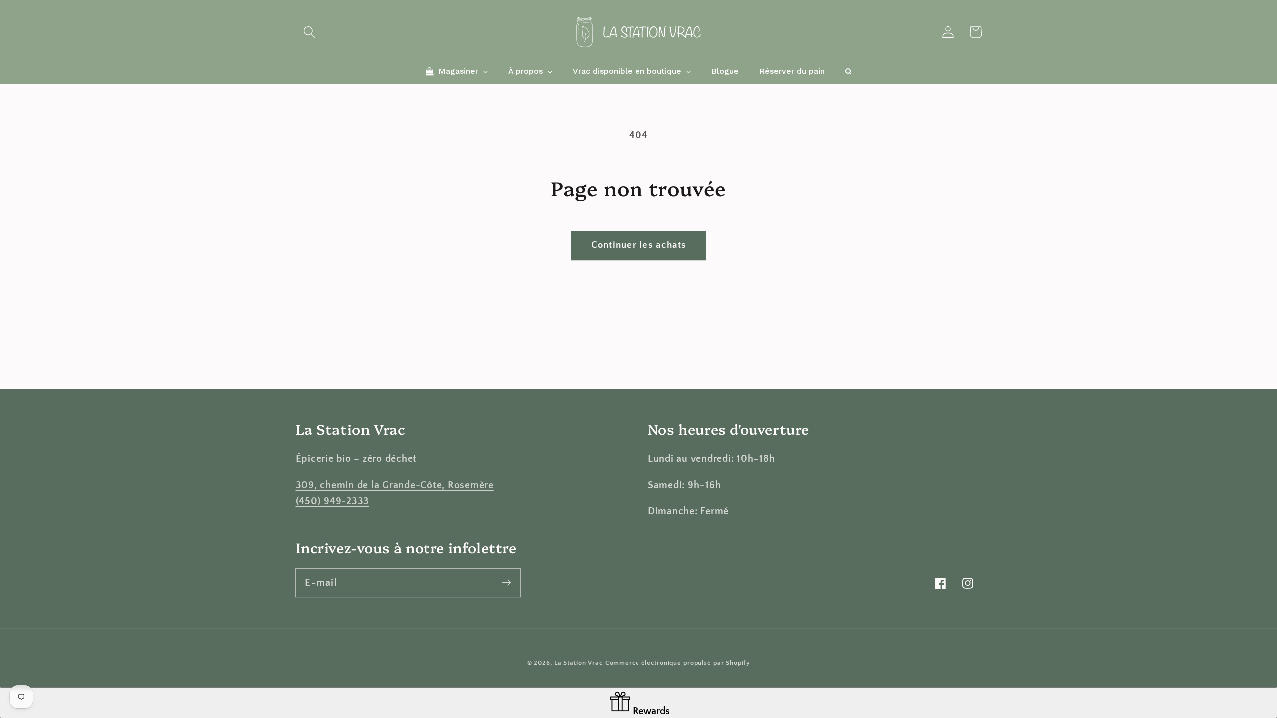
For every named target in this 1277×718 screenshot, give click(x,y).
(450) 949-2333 (333, 501)
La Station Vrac (578, 662)
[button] (309, 32)
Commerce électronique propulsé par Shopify (677, 662)
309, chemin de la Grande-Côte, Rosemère (395, 485)
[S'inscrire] (506, 582)
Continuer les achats (638, 245)
